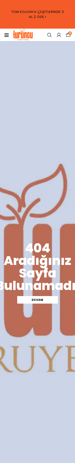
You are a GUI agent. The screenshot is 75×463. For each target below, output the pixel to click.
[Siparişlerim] (58, 35)
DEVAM (37, 300)
